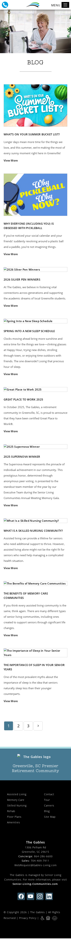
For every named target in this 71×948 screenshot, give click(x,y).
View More (11, 160)
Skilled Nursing (17, 805)
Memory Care (15, 800)
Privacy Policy (27, 918)
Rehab (11, 811)
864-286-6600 (43, 856)
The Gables (37, 912)
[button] (5, 5)
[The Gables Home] (35, 757)
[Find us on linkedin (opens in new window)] (49, 896)
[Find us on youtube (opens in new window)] (30, 896)
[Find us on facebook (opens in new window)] (21, 896)
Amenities (13, 822)
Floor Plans (14, 816)
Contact (49, 794)
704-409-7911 (40, 860)
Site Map (50, 816)
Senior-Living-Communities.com (35, 884)
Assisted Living (16, 794)
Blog (47, 811)
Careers (49, 805)
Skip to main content (52, 15)
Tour (47, 800)
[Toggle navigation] (65, 5)
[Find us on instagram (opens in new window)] (40, 896)
